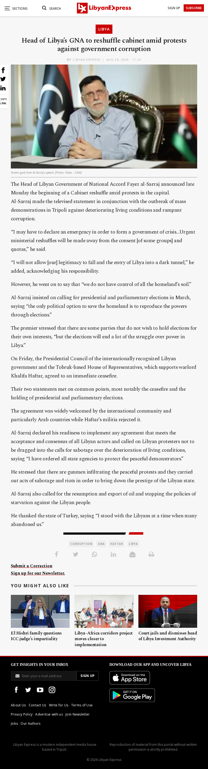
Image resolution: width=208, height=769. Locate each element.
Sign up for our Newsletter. (38, 573)
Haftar (116, 544)
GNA (101, 544)
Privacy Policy (21, 714)
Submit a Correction (31, 566)
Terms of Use (82, 705)
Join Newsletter (78, 714)
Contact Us (37, 705)
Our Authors (31, 723)
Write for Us (59, 705)
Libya (104, 29)
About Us (18, 705)
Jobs (14, 723)
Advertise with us (49, 714)
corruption (81, 544)
